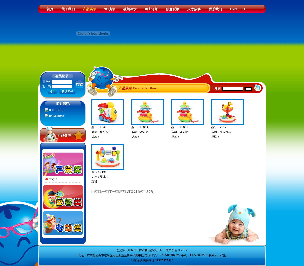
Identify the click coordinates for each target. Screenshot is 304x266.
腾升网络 (148, 260)
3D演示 (109, 9)
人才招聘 (194, 9)
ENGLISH (237, 9)
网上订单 (151, 9)
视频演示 (130, 9)
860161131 (56, 110)
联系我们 (215, 9)
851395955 (56, 116)
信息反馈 (172, 9)
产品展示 (89, 9)
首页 (50, 9)
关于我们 (68, 9)
